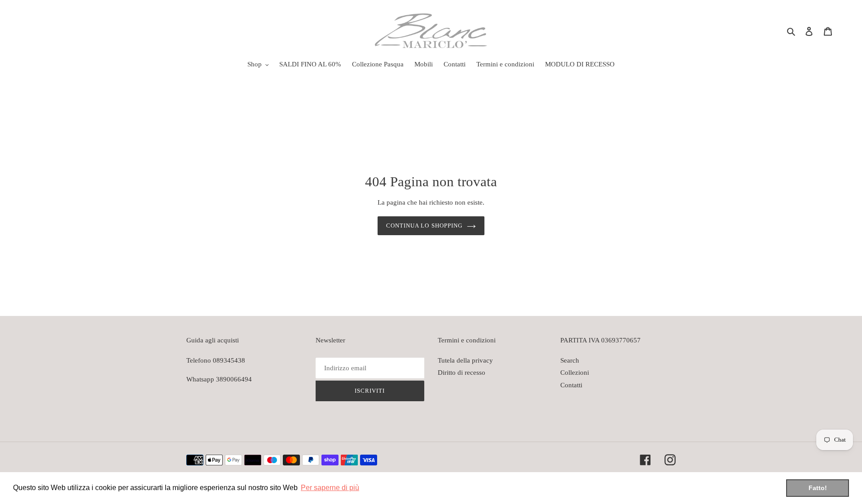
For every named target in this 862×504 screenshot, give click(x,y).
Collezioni (574, 372)
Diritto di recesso (461, 372)
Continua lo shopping (424, 225)
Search (569, 360)
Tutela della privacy (465, 360)
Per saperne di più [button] (330, 487)
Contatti (571, 385)
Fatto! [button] (818, 487)
